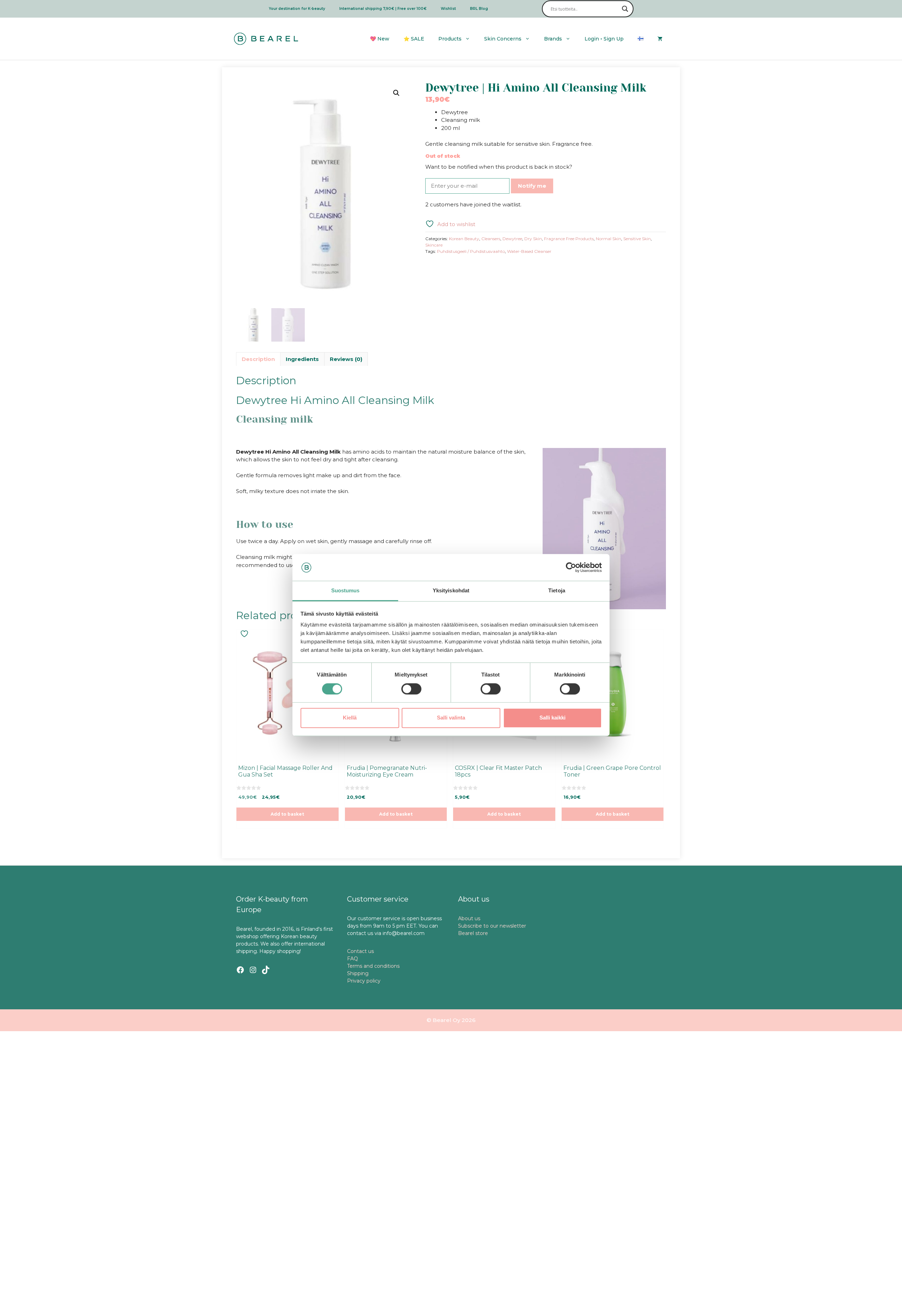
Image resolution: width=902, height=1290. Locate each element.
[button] (396, 93)
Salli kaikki (552, 718)
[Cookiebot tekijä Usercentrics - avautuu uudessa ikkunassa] (571, 567)
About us (469, 918)
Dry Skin (533, 238)
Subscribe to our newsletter (492, 926)
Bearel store (473, 933)
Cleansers (490, 238)
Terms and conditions (373, 966)
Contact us (360, 951)
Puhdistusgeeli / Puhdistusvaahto (471, 251)
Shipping (358, 973)
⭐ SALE (413, 39)
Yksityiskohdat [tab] (451, 591)
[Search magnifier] (625, 9)
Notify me (532, 185)
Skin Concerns (502, 39)
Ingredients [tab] (302, 359)
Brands (553, 39)
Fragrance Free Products (569, 238)
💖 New (379, 39)
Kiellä (350, 718)
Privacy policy (364, 981)
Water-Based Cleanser (529, 251)
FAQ (352, 958)
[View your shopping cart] (659, 38)
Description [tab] (258, 359)
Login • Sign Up (604, 39)
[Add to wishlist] (245, 633)
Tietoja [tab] (556, 591)
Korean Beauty (464, 238)
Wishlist (448, 8)
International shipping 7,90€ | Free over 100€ (383, 8)
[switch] (411, 688)
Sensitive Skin (637, 238)
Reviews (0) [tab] (346, 359)
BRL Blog (479, 8)
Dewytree (512, 238)
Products (450, 39)
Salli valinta (451, 718)
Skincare (434, 245)
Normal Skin (608, 238)
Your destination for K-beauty (297, 8)
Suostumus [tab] (345, 591)
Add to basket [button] (287, 814)
